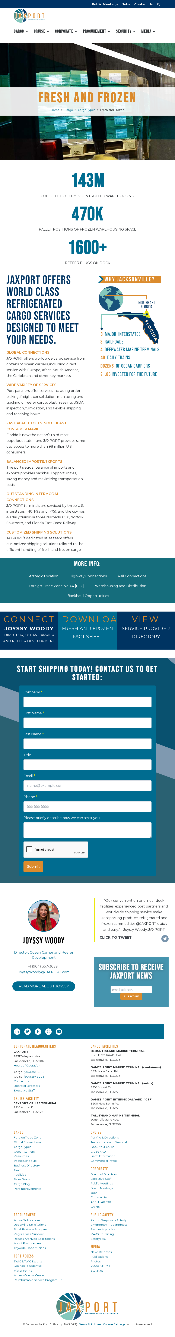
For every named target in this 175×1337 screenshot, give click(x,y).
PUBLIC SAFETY (102, 1214)
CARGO (19, 1132)
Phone (30, 797)
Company (32, 692)
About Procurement (28, 1243)
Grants (95, 1206)
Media (146, 31)
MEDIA (95, 1246)
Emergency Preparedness (109, 1224)
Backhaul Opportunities (88, 596)
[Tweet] (165, 938)
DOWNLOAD (94, 619)
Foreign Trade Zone (27, 1137)
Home (55, 110)
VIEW (146, 619)
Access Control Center (29, 1275)
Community (99, 1197)
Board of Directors (27, 1085)
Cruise (39, 31)
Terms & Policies (90, 1324)
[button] (158, 4)
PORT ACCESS (24, 1256)
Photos (96, 1261)
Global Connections (27, 1142)
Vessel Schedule (25, 1160)
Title (27, 755)
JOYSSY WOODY (29, 628)
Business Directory (27, 1165)
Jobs (126, 4)
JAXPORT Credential (28, 1266)
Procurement (94, 31)
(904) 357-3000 (34, 1072)
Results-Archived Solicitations (34, 1238)
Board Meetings (102, 1188)
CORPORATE (99, 1168)
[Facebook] (38, 1031)
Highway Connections (88, 576)
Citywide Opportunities (30, 1248)
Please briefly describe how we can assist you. (62, 818)
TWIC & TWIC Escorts (28, 1261)
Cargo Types (86, 110)
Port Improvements (27, 1188)
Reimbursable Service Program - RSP (40, 1280)
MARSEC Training (102, 1234)
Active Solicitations (27, 1220)
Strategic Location (43, 576)
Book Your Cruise (102, 1147)
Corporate (64, 31)
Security (124, 31)
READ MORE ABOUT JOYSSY (44, 986)
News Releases (101, 1252)
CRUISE (96, 1132)
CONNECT (29, 619)
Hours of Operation (27, 1065)
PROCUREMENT (25, 1214)
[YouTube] (59, 1031)
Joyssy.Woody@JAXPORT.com (44, 972)
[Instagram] (49, 1031)
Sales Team (22, 1179)
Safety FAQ (98, 1238)
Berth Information (103, 1156)
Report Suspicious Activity (109, 1220)
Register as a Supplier (29, 1234)
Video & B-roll (100, 1266)
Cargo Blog (22, 1184)
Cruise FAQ (98, 1151)
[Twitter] (28, 1031)
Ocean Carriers (24, 1151)
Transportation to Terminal (109, 1142)
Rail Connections (132, 576)
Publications (99, 1256)
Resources (21, 1156)
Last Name (33, 734)
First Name (33, 713)
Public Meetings (105, 4)
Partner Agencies (103, 1229)
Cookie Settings (114, 1324)
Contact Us (143, 4)
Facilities (20, 1174)
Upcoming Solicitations (30, 1224)
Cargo (19, 31)
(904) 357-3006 (34, 1076)
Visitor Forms (23, 1270)
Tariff (17, 1170)
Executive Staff (24, 1090)
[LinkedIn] (17, 1031)
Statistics (97, 1270)
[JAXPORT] (87, 1306)
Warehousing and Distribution (120, 586)
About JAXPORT (101, 1202)
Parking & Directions (105, 1137)
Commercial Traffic (104, 1160)
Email (29, 776)
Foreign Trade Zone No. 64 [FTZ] (56, 586)
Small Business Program (30, 1229)
